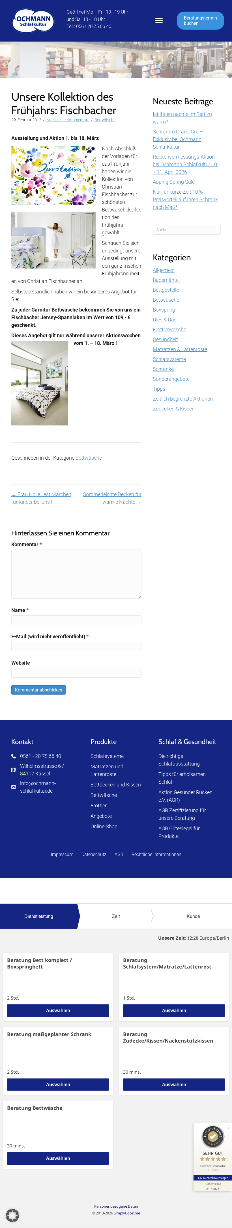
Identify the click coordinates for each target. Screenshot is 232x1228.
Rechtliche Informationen (156, 854)
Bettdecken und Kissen (116, 785)
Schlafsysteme (169, 359)
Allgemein (164, 270)
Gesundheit (165, 339)
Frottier (99, 805)
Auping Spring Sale (174, 182)
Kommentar (26, 544)
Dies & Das (165, 320)
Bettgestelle (166, 290)
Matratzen (102, 766)
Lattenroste (103, 774)
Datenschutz (93, 854)
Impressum (62, 854)
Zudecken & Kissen (174, 409)
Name (20, 610)
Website (20, 663)
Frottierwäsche (169, 329)
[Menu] (159, 20)
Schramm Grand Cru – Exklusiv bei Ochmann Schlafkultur (178, 139)
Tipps (159, 389)
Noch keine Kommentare (67, 120)
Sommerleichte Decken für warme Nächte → (112, 498)
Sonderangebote (171, 379)
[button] (12, 1215)
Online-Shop (104, 826)
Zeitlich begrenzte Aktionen (183, 399)
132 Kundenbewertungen (212, 1178)
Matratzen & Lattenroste (180, 349)
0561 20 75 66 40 (93, 26)
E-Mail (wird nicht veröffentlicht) (50, 636)
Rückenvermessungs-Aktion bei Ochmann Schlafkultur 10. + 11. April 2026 (185, 164)
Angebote (101, 816)
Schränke (163, 369)
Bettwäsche (104, 120)
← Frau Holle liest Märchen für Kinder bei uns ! (41, 498)
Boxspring (164, 310)
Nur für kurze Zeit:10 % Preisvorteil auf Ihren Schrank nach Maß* (185, 199)
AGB (119, 854)
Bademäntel (166, 280)
